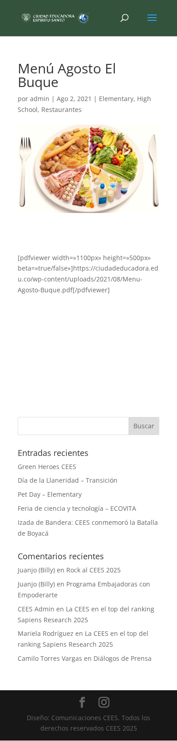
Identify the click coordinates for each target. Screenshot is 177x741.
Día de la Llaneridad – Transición (68, 480)
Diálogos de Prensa (122, 658)
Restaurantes (61, 109)
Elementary (116, 98)
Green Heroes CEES (47, 466)
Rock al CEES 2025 (93, 570)
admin (39, 98)
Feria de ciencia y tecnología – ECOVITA (77, 508)
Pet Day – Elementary (50, 494)
